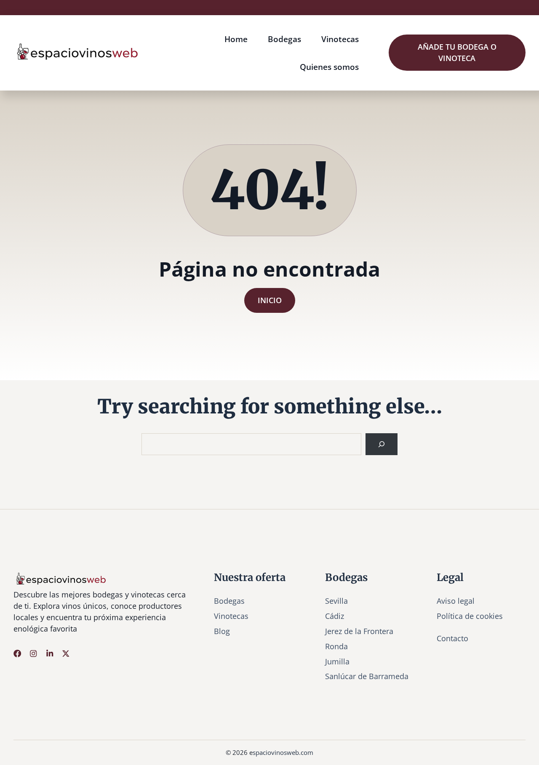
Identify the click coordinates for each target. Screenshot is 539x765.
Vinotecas (340, 39)
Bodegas (284, 39)
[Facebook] (17, 653)
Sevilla (336, 601)
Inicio (270, 300)
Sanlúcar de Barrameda (366, 676)
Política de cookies (470, 616)
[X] (65, 653)
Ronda (336, 646)
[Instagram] (33, 653)
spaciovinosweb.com (283, 752)
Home (236, 39)
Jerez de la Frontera (359, 631)
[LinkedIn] (49, 653)
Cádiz (334, 616)
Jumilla (337, 661)
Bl (217, 631)
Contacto (452, 638)
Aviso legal (456, 601)
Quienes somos (329, 66)
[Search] (382, 444)
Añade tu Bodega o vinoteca (457, 52)
